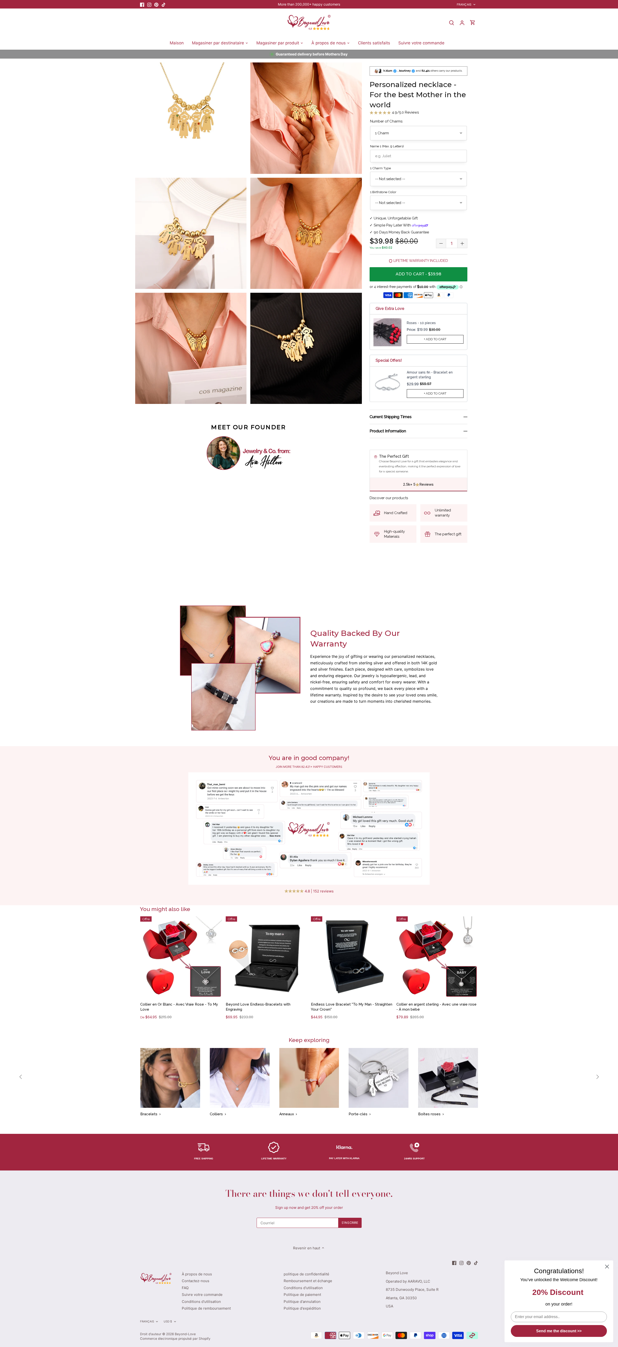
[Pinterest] (156, 4)
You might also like (165, 909)
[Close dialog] (607, 1266)
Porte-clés (358, 1114)
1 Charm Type (380, 168)
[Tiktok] (164, 4)
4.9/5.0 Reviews (405, 112)
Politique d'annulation (302, 1301)
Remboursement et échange (308, 1281)
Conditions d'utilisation (201, 1301)
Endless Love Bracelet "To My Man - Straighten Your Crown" (351, 1007)
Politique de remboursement (206, 1308)
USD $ (168, 1321)
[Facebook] (142, 4)
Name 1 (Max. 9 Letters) (387, 146)
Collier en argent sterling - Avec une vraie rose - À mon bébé (436, 1007)
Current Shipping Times (391, 417)
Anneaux (286, 1114)
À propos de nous (197, 1274)
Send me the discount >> (559, 1331)
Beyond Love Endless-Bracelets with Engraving (258, 1007)
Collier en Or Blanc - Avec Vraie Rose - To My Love (179, 1007)
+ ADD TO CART (435, 339)
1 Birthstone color (383, 192)
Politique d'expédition (302, 1308)
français (464, 4)
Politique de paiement (302, 1294)
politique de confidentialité (306, 1274)
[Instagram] (149, 4)
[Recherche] (451, 22)
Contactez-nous (195, 1281)
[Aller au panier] (473, 22)
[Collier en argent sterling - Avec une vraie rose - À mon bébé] (437, 957)
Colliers (216, 1114)
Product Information (388, 431)
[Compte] (462, 22)
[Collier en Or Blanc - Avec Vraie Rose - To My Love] (181, 957)
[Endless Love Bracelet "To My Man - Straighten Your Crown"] (352, 957)
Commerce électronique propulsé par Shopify (175, 1338)
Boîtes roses (429, 1114)
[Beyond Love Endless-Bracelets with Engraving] (267, 957)
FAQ (185, 1288)
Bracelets (148, 1114)
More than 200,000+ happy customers (309, 4)
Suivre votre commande (202, 1294)
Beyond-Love (185, 1334)
